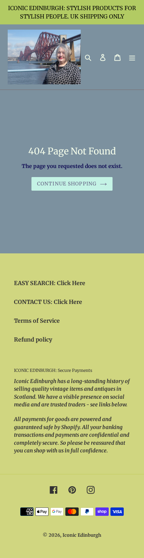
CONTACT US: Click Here (48, 301)
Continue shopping (66, 184)
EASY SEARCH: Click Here (49, 283)
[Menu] (132, 56)
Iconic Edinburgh (82, 535)
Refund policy (33, 339)
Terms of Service (37, 320)
